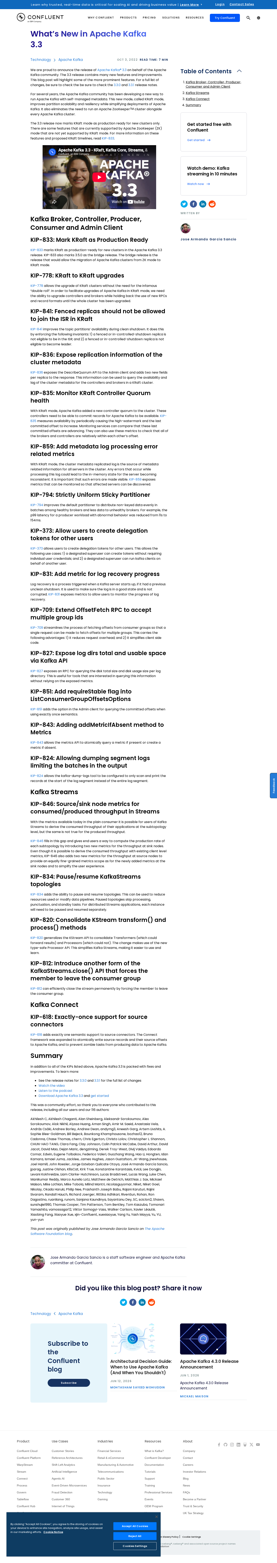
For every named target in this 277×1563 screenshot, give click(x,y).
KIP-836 (36, 372)
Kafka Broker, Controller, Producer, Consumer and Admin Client (213, 84)
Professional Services (158, 1492)
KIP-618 (36, 1034)
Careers (188, 1464)
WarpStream (25, 1464)
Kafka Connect (198, 99)
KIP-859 (135, 479)
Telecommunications (111, 1471)
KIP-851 (36, 709)
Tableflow (23, 1499)
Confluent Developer (158, 1457)
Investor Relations (194, 1471)
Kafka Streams (197, 93)
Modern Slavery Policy (165, 1536)
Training (150, 1485)
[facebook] (193, 204)
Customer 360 (61, 1499)
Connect (22, 1478)
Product (23, 1441)
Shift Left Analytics (63, 1464)
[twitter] (184, 204)
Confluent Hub (26, 1506)
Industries (105, 1441)
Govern (21, 1492)
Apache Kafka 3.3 (112, 70)
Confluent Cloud (27, 1451)
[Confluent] (40, 18)
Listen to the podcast (55, 1090)
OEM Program (154, 1506)
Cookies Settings (135, 1546)
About (188, 1441)
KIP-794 (36, 505)
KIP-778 (36, 285)
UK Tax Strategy (193, 1513)
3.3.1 (131, 85)
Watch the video (52, 1085)
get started (100, 1095)
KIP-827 (36, 671)
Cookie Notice (53, 1532)
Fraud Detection (62, 1492)
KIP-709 (36, 627)
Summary (193, 105)
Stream (21, 1471)
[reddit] (212, 204)
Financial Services (109, 1451)
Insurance (104, 1485)
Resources (153, 1441)
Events (149, 1499)
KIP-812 (36, 988)
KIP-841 (36, 329)
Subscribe (68, 1383)
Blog (186, 1478)
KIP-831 (54, 594)
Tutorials (150, 1471)
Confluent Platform (29, 1457)
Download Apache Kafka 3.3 (61, 1095)
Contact (188, 1457)
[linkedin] (202, 204)
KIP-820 (36, 937)
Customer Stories (63, 1451)
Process (22, 1485)
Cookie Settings (191, 1536)
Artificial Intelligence (64, 1471)
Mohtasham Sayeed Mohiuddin (137, 1387)
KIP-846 (36, 841)
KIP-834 (36, 894)
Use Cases (60, 1441)
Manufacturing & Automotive (116, 1464)
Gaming (103, 1499)
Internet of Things (63, 1506)
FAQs (186, 1492)
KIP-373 (36, 548)
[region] (83, 1534)
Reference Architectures (67, 1457)
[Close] (156, 1516)
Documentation (154, 1464)
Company (189, 1451)
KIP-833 (108, 138)
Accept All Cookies (135, 1526)
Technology (40, 59)
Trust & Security (193, 1506)
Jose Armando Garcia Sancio (208, 239)
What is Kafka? (154, 1451)
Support (150, 1478)
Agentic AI (58, 1478)
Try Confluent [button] (225, 18)
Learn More (189, 5)
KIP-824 (36, 775)
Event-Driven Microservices (69, 1485)
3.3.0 (117, 85)
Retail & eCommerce (111, 1457)
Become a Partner (194, 1499)
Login (220, 4)
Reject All (134, 1536)
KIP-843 (36, 742)
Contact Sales (242, 4)
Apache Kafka (70, 59)
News (186, 1485)
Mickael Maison (194, 1396)
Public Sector (106, 1478)
